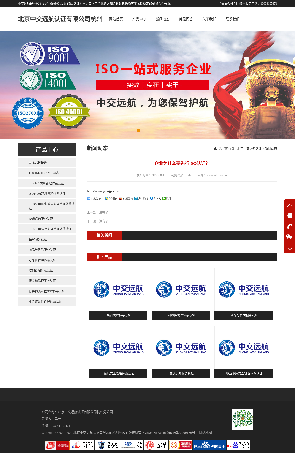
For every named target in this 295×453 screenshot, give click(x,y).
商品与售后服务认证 (42, 249)
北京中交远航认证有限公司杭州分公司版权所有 (107, 432)
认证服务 (40, 162)
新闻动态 (163, 19)
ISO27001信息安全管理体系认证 (50, 229)
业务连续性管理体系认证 (45, 301)
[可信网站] (181, 449)
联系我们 (232, 19)
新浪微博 (128, 198)
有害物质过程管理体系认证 (47, 291)
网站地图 (205, 432)
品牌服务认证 (38, 239)
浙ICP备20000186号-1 (182, 432)
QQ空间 (113, 198)
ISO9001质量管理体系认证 (46, 183)
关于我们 (209, 19)
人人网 (157, 198)
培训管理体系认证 (41, 270)
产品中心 (139, 19)
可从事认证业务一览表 (44, 173)
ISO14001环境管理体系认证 (47, 193)
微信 (168, 198)
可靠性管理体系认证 (42, 260)
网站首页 (116, 19)
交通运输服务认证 (41, 218)
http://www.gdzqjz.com (103, 191)
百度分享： (97, 198)
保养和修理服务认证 (42, 281)
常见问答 (186, 19)
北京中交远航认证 (249, 148)
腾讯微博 (143, 198)
